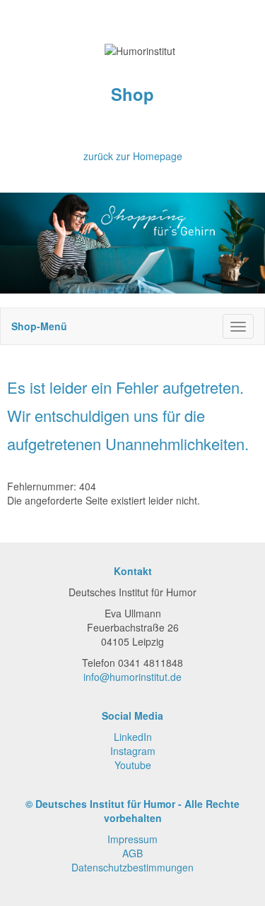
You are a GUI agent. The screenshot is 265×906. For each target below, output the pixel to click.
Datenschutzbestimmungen (132, 867)
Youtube (132, 765)
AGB (132, 853)
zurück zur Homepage (132, 156)
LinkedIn (133, 737)
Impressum (132, 839)
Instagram (132, 751)
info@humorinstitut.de (132, 677)
